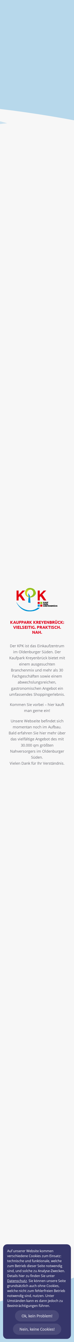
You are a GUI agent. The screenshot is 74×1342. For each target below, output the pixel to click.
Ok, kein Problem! (37, 1315)
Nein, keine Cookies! (37, 1329)
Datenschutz (17, 1281)
